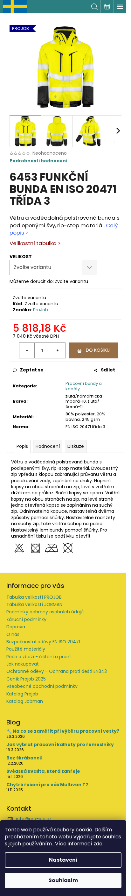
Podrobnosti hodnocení (38, 161)
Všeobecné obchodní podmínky (42, 686)
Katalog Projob (22, 694)
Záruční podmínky (26, 619)
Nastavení (63, 860)
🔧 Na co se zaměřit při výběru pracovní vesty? (62, 731)
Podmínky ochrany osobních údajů (45, 612)
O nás (12, 634)
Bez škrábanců (24, 758)
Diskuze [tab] (75, 446)
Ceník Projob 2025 (26, 679)
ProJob (40, 310)
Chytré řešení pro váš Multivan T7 (47, 784)
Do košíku (98, 350)
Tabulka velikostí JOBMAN (34, 604)
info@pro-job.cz (34, 818)
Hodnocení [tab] (48, 446)
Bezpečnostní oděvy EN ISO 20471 (43, 641)
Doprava (15, 627)
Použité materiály (25, 649)
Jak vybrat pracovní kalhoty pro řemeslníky (60, 744)
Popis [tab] (22, 446)
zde (97, 843)
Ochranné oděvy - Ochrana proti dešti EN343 (56, 671)
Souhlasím (63, 880)
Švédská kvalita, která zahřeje (43, 771)
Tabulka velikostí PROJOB (34, 597)
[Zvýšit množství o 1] (57, 350)
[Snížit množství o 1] (27, 350)
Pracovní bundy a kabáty (84, 386)
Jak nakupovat (22, 664)
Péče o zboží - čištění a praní (38, 656)
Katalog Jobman (24, 701)
